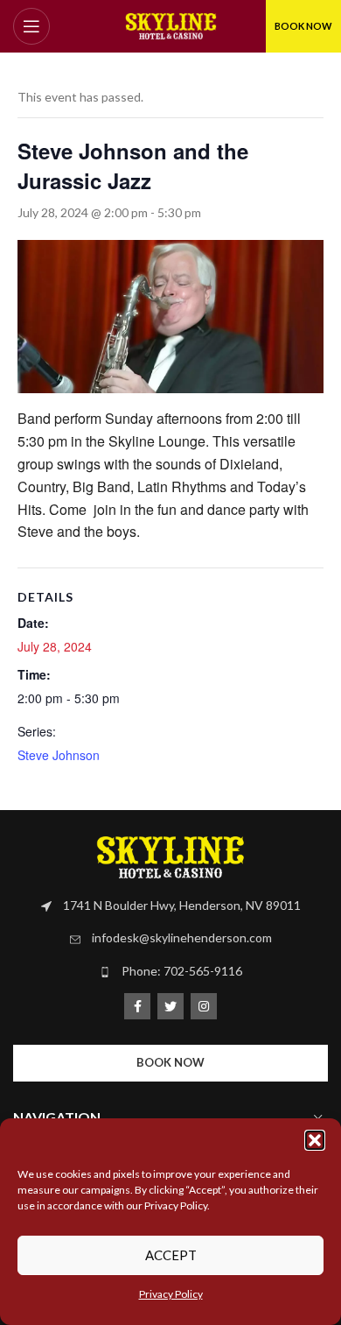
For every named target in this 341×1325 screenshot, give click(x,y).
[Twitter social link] (170, 1006)
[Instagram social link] (204, 1006)
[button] (315, 1140)
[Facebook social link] (137, 1006)
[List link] (170, 905)
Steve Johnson (58, 755)
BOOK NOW (303, 26)
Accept (171, 1255)
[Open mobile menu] (31, 26)
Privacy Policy (171, 1293)
